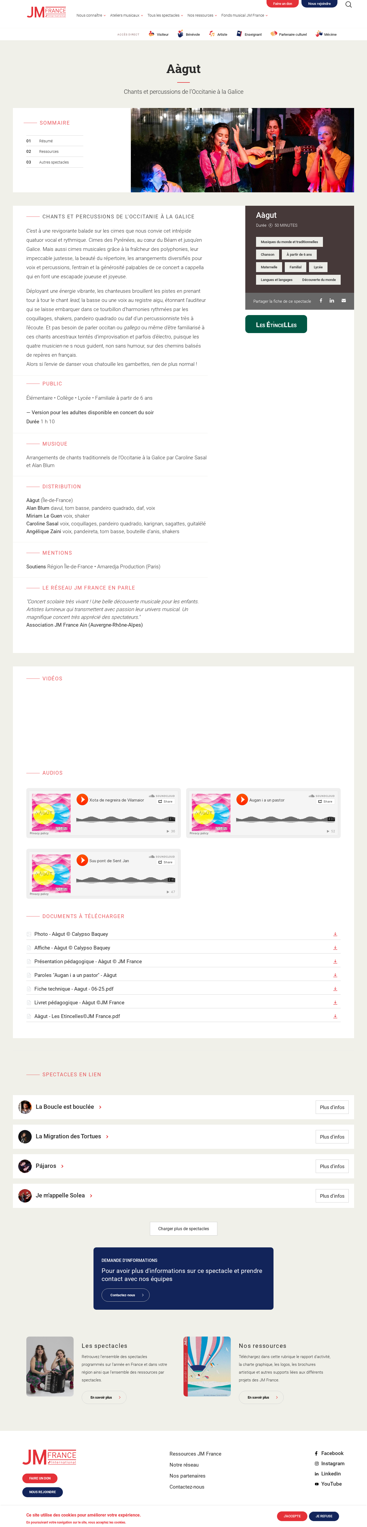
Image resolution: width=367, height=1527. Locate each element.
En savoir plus (101, 1397)
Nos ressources (200, 15)
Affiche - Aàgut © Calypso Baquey (72, 948)
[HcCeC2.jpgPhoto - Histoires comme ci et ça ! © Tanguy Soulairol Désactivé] (50, 1366)
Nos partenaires (188, 1476)
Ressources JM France (195, 1454)
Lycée (318, 267)
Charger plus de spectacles (183, 1228)
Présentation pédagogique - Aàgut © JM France (88, 961)
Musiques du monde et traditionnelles (289, 242)
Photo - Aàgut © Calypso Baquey (71, 934)
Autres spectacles (54, 162)
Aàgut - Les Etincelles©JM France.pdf (77, 1016)
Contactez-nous (122, 1295)
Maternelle (269, 267)
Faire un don (282, 4)
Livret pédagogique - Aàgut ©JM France (79, 1002)
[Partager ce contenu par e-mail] (342, 301)
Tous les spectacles (163, 15)
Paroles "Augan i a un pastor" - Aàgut (75, 975)
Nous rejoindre (319, 4)
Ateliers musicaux (124, 15)
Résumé (46, 141)
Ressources (49, 151)
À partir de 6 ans (299, 254)
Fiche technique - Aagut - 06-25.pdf (74, 989)
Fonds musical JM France (242, 15)
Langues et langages (277, 280)
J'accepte (292, 1516)
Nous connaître (89, 15)
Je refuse (324, 1516)
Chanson (267, 254)
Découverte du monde (319, 280)
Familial (295, 267)
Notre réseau (184, 1465)
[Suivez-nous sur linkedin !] (330, 301)
